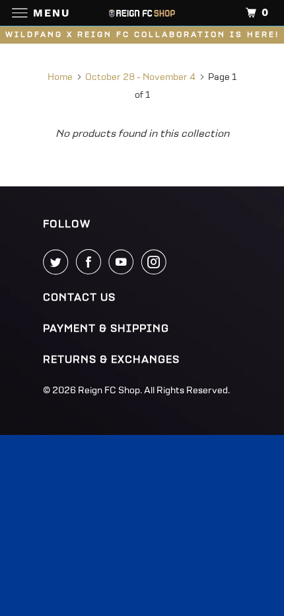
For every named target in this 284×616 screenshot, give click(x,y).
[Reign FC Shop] (142, 13)
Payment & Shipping (106, 328)
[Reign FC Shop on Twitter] (58, 261)
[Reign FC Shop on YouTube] (123, 261)
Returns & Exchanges (111, 359)
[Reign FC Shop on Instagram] (156, 261)
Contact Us (79, 297)
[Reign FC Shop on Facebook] (91, 261)
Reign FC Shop (109, 390)
